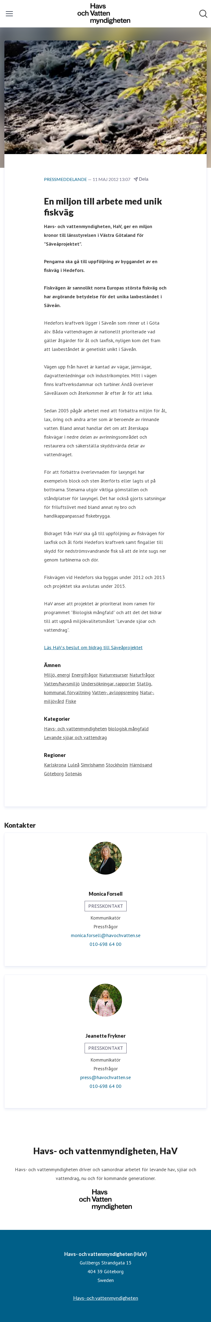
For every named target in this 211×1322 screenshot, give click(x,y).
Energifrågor (84, 675)
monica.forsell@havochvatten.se (105, 935)
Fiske (70, 701)
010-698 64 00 (105, 944)
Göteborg (54, 773)
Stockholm (117, 765)
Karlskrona (55, 765)
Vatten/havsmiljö (62, 683)
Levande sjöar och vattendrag (75, 737)
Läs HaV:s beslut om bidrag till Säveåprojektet (93, 647)
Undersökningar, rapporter (108, 683)
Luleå (73, 765)
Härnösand (140, 765)
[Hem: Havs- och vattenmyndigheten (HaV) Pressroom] (103, 13)
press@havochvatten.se (105, 1077)
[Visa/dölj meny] (9, 13)
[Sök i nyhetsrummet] (203, 13)
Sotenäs (73, 773)
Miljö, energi (57, 675)
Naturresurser (113, 675)
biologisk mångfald (128, 728)
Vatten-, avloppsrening (115, 692)
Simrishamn (92, 765)
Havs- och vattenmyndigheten (75, 728)
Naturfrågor (142, 675)
